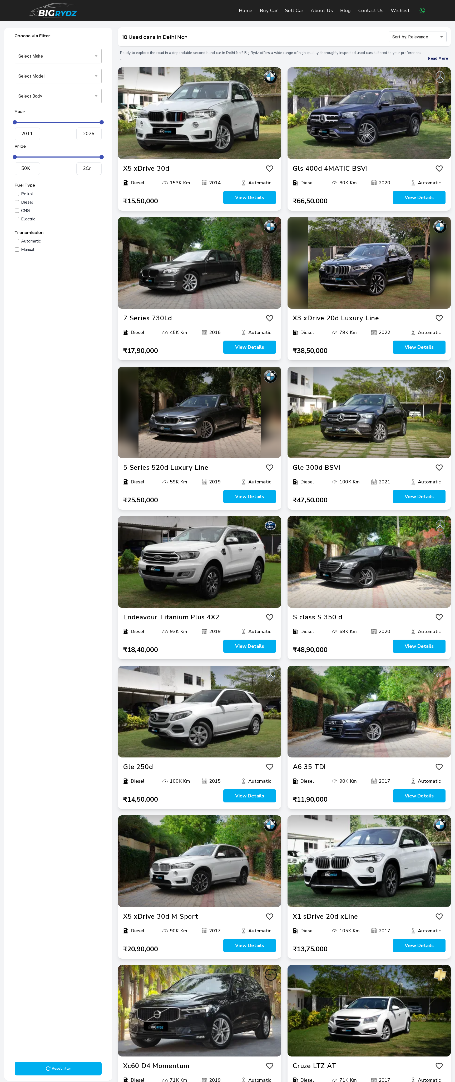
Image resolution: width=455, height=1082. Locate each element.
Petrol (27, 194)
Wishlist (400, 10)
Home (246, 10)
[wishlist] (269, 168)
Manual (27, 249)
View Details (249, 197)
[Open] (96, 56)
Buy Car (269, 10)
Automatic (31, 241)
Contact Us (371, 10)
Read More (438, 58)
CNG (25, 211)
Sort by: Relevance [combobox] (410, 36)
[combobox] (51, 56)
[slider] (15, 122)
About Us (322, 10)
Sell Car (294, 10)
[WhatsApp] (422, 10)
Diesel (27, 202)
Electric (28, 219)
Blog (345, 10)
